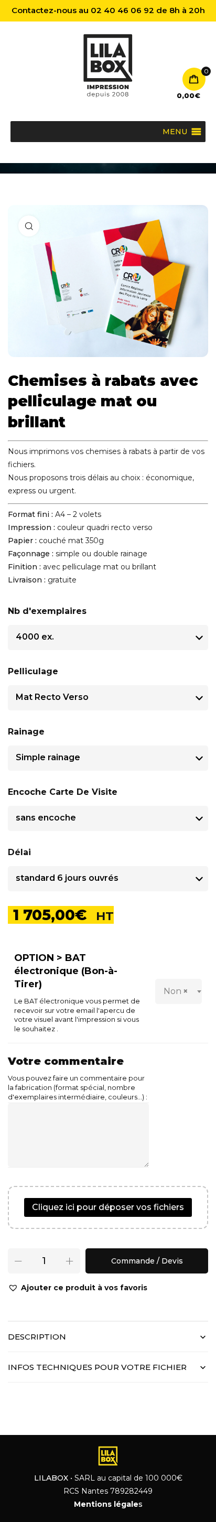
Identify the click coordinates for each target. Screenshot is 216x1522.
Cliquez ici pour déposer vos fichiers (108, 1207)
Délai (19, 852)
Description (37, 1337)
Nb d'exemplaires (47, 611)
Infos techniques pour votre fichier (97, 1367)
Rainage (26, 732)
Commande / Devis (147, 1261)
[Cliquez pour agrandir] (28, 225)
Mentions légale (106, 1504)
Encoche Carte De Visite (62, 792)
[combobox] (178, 991)
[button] (77, 1287)
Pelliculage (33, 671)
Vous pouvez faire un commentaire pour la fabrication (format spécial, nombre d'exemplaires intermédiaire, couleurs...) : (77, 1087)
